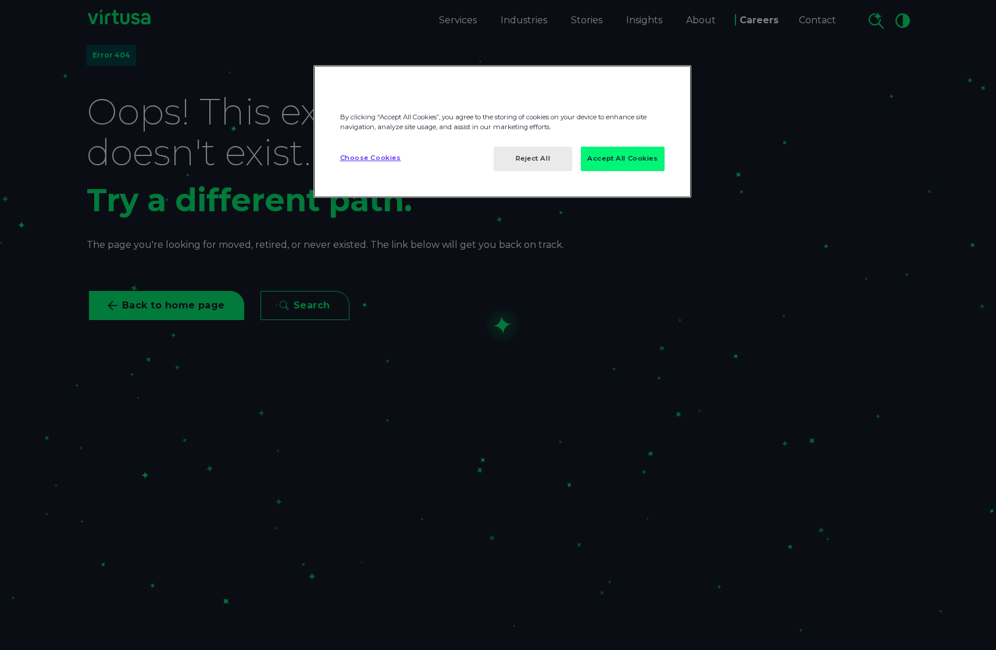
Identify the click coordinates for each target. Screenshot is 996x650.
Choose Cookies (370, 158)
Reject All (533, 158)
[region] (502, 131)
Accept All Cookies (622, 158)
